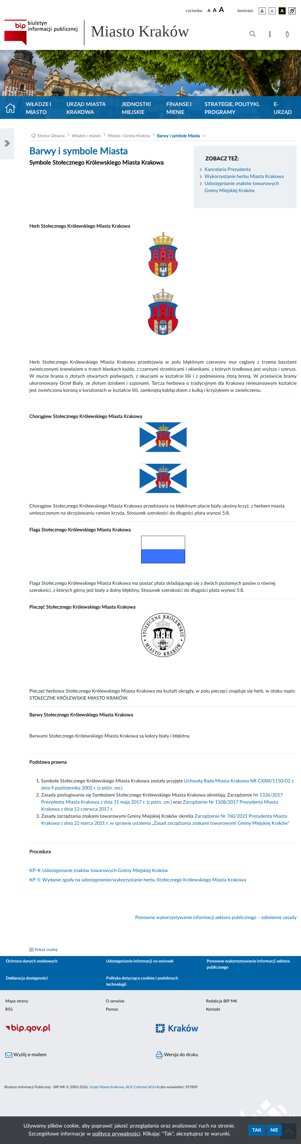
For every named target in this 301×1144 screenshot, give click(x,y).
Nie (274, 1130)
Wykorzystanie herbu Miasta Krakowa (244, 176)
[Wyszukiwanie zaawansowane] (252, 34)
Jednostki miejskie (136, 108)
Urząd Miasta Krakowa (86, 108)
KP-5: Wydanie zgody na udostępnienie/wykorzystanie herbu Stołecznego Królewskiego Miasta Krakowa (137, 880)
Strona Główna (51, 136)
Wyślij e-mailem (29, 1054)
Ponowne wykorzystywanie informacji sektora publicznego (248, 964)
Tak (256, 1130)
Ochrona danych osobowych (32, 961)
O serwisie (115, 1001)
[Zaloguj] (288, 35)
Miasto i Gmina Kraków (129, 136)
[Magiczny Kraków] (226, 1032)
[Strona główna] (12, 109)
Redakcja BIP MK (221, 1001)
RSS (9, 1009)
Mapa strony (16, 1001)
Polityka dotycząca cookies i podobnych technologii (142, 981)
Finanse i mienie (178, 108)
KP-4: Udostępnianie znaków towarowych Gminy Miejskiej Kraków (98, 870)
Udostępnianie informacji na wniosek (139, 961)
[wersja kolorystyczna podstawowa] (262, 10)
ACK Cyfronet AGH (141, 1087)
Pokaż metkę (46, 950)
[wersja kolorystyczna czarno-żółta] (282, 10)
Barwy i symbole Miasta (178, 136)
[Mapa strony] (271, 35)
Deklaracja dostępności (27, 978)
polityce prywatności (116, 1134)
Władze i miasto (38, 108)
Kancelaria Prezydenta (228, 169)
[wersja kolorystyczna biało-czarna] (272, 10)
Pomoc (112, 1009)
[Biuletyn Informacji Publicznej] (75, 1032)
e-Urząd (283, 108)
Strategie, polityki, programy (232, 108)
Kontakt (213, 1009)
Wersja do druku (180, 1054)
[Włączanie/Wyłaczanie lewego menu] (7, 143)
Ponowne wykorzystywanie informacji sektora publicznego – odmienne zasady (216, 917)
